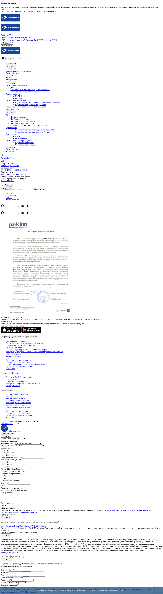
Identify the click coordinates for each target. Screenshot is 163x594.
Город (3, 439)
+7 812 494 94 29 (7, 170)
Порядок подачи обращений (17, 341)
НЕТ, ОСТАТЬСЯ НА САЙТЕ (13, 526)
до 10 (5, 462)
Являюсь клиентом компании (13, 488)
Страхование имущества (16, 100)
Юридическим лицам (14, 80)
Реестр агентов (12, 379)
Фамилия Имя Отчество (11, 481)
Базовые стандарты (13, 356)
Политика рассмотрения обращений (20, 345)
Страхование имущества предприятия (30, 105)
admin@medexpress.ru (9, 552)
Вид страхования (8, 446)
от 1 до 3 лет (8, 453)
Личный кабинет (8, 158)
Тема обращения (7, 443)
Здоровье (9, 115)
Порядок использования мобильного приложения (26, 364)
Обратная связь (14, 431)
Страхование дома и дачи (25, 145)
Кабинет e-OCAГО (49, 40)
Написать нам (6, 322)
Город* (4, 582)
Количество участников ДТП (13, 471)
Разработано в (7, 424)
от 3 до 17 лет (9, 455)
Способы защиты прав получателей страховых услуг (27, 350)
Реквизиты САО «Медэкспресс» (19, 377)
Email (3, 486)
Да (4, 476)
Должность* (6, 580)
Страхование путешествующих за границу (35, 130)
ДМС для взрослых (18, 117)
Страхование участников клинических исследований (27, 107)
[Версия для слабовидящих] (11, 43)
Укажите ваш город (9, 441)
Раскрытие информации (10, 373)
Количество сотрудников (11, 460)
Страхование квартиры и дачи (18, 141)
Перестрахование (13, 386)
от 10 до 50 (7, 464)
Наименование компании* (12, 578)
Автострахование (13, 94)
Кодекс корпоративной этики (18, 407)
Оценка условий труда (15, 405)
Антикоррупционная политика (18, 403)
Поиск (6, 43)
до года (6, 450)
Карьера (9, 77)
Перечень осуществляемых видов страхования (25, 343)
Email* (3, 575)
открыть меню (7, 46)
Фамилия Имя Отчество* (11, 570)
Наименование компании (11, 457)
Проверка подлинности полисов (19, 366)
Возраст (4, 505)
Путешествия (11, 128)
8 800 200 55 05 (21, 170)
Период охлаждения (14, 347)
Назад (12, 66)
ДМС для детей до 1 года (21, 119)
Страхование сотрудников (16, 85)
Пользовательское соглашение (18, 362)
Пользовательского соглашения (116, 510)
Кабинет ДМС (32, 40)
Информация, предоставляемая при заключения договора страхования (34, 352)
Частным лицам (12, 109)
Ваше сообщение (8, 503)
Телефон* (5, 573)
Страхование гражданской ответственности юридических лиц (40, 103)
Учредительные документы (17, 394)
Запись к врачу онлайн (13, 40)
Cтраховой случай (13, 73)
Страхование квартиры (24, 143)
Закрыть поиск (39, 189)
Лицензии (10, 396)
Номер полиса (7, 493)
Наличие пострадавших (10, 474)
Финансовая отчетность (15, 398)
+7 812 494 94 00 (7, 174)
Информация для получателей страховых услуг (19, 337)
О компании (11, 63)
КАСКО (18, 96)
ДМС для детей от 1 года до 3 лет (24, 121)
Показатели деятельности (16, 381)
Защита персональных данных (18, 401)
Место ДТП (6, 469)
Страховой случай (13, 149)
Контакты (10, 151)
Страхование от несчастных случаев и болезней (30, 90)
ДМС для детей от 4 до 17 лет (23, 123)
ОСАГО (18, 98)
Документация (7, 390)
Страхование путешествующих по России (32, 132)
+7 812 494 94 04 (7, 181)
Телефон (4, 483)
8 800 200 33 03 (7, 35)
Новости (9, 75)
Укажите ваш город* (9, 585)
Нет (5, 478)
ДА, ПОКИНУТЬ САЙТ (36, 526)
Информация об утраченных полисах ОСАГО (24, 383)
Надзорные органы (13, 354)
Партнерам (10, 147)
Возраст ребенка (7, 448)
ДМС (13, 88)
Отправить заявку (8, 164)
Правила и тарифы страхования (19, 360)
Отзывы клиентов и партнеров (18, 71)
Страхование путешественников (24, 92)
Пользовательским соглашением (108, 590)
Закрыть (7, 436)
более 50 (6, 467)
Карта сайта (10, 369)
